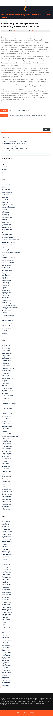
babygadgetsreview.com (8, 240)
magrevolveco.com (6, 496)
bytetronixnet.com (6, 504)
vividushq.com (5, 660)
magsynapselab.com (7, 450)
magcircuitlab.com (6, 572)
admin (17, 31)
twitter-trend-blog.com (7, 237)
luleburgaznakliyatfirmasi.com (9, 403)
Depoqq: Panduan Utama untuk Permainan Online (16, 141)
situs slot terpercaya (12, 701)
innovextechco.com (6, 569)
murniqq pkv (32, 700)
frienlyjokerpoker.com (7, 229)
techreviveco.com (6, 597)
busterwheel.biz (5, 285)
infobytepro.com (6, 544)
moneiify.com (5, 380)
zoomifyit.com (5, 685)
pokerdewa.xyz (5, 297)
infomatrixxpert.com (7, 559)
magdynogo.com (6, 509)
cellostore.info (5, 375)
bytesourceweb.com (7, 491)
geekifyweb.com (6, 538)
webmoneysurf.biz (6, 280)
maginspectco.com (6, 508)
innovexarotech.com (7, 498)
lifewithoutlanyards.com (8, 262)
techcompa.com (6, 221)
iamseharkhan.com (6, 365)
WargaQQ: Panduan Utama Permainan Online (15, 143)
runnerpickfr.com (6, 189)
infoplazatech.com (6, 539)
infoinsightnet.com (6, 549)
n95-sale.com (5, 209)
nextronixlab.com (6, 635)
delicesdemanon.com (7, 270)
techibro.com (5, 232)
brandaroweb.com (6, 683)
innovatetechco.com (7, 461)
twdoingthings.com (6, 421)
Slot (30, 31)
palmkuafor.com (6, 350)
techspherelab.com (6, 604)
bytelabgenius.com (6, 459)
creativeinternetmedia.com (8, 207)
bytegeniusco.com (6, 469)
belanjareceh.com (6, 357)
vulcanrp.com (5, 235)
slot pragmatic (5, 169)
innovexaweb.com (6, 652)
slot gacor (9, 700)
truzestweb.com (6, 674)
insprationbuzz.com (6, 360)
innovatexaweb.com (7, 531)
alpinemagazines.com (7, 234)
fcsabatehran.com (6, 415)
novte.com (4, 255)
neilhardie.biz (5, 279)
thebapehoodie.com (7, 405)
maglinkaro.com (6, 599)
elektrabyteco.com (6, 577)
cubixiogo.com (5, 664)
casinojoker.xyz (5, 295)
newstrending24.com (7, 325)
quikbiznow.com (6, 679)
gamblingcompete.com (7, 204)
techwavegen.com (6, 476)
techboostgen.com (6, 526)
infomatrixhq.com (6, 564)
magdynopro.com (6, 463)
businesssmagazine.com (8, 206)
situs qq (27, 698)
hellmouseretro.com (7, 413)
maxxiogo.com (5, 644)
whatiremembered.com (7, 244)
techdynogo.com (6, 440)
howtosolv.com (5, 269)
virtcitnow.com (5, 212)
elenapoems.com (6, 411)
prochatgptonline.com (7, 216)
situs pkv (27, 703)
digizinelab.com (5, 587)
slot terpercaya (44, 698)
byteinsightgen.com (6, 479)
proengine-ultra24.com (7, 260)
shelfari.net (4, 287)
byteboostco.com (6, 576)
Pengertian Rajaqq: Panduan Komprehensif (14, 150)
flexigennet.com (6, 428)
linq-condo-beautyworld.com (9, 245)
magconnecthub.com (7, 610)
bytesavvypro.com (6, 478)
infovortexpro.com (6, 499)
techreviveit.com (6, 466)
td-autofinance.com (6, 227)
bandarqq (25, 700)
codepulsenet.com (6, 617)
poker (3, 164)
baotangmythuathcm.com (8, 396)
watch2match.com (6, 300)
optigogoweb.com (6, 682)
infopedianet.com (6, 615)
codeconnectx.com (6, 557)
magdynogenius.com (7, 448)
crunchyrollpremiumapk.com (9, 388)
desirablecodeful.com (7, 426)
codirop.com (5, 197)
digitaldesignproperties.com (8, 368)
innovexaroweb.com (7, 596)
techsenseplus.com (6, 473)
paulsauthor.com (6, 425)
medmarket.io (5, 431)
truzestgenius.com (6, 581)
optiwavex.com (5, 669)
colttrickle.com (5, 187)
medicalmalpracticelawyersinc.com (10, 307)
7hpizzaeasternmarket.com (8, 257)
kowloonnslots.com (6, 230)
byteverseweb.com (6, 609)
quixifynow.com (5, 630)
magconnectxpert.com (7, 579)
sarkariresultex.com (7, 370)
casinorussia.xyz (6, 289)
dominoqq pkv (16, 700)
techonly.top (5, 202)
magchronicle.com (6, 441)
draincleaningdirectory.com (8, 395)
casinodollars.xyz (6, 294)
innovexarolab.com (6, 484)
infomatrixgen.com (6, 483)
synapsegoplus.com (6, 614)
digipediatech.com (6, 443)
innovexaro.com (6, 624)
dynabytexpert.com (6, 640)
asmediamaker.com (6, 377)
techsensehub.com (6, 528)
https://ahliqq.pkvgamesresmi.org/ (8, 704)
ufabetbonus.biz (6, 327)
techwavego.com (6, 589)
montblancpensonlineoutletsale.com (11, 239)
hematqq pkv (39, 700)
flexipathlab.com (6, 659)
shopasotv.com (5, 312)
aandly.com (4, 332)
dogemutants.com (6, 416)
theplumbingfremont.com (8, 323)
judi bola (4, 700)
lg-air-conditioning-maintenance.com (11, 252)
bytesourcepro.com (6, 602)
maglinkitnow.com (6, 445)
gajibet (42, 703)
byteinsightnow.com (7, 493)
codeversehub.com (6, 607)
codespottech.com (6, 438)
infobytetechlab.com (7, 486)
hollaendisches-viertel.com (8, 259)
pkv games (40, 31)
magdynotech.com (6, 619)
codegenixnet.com (6, 489)
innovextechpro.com (7, 453)
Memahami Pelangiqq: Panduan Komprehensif (15, 148)
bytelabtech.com (6, 529)
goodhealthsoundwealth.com (9, 410)
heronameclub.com (6, 430)
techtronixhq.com (6, 521)
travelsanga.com (6, 313)
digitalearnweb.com (6, 347)
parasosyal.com (5, 406)
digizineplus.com (6, 622)
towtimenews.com (6, 393)
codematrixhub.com (7, 471)
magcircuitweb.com (6, 454)
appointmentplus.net (7, 318)
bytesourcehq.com (6, 551)
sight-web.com (5, 222)
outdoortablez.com (6, 433)
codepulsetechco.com (7, 554)
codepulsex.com (6, 591)
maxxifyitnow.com (6, 629)
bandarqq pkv (36, 698)
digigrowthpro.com (6, 186)
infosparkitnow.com (6, 534)
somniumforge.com (6, 400)
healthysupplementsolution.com (10, 436)
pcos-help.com (5, 194)
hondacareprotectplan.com (8, 390)
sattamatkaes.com (6, 386)
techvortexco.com (6, 536)
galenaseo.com (5, 302)
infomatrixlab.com (6, 606)
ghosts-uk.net (5, 199)
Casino (23, 31)
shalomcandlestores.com (8, 383)
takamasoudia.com (6, 420)
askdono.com (5, 201)
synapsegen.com (6, 657)
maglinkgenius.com (6, 571)
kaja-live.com (5, 219)
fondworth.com (5, 363)
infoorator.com (5, 254)
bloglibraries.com (6, 401)
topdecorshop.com (6, 310)
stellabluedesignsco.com (8, 423)
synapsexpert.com (6, 675)
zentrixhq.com (5, 637)
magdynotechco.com (7, 533)
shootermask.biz (6, 284)
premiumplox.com (6, 275)
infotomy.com (5, 435)
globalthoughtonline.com (8, 378)
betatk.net (4, 330)
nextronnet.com (6, 647)
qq (2, 172)
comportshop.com (6, 308)
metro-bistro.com (6, 267)
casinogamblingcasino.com (8, 391)
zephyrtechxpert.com (7, 584)
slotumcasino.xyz (6, 290)
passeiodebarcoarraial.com (8, 362)
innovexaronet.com (6, 561)
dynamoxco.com (6, 649)
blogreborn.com (5, 211)
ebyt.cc (3, 247)
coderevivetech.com (7, 494)
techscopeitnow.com (7, 503)
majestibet (32, 703)
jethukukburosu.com (7, 398)
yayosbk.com (5, 277)
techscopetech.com (6, 592)
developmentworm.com (7, 320)
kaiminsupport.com (6, 355)
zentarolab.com (5, 677)
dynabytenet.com (6, 601)
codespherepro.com (7, 488)
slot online (4, 162)
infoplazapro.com (6, 464)
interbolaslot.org (6, 348)
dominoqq (4, 166)
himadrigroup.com (6, 224)
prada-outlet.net (6, 184)
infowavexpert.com (6, 468)
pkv (2, 171)
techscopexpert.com (7, 456)
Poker (27, 31)
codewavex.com (6, 574)
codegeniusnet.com (6, 547)
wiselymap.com (5, 214)
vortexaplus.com (6, 662)
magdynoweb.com (6, 594)
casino (35, 31)
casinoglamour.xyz (6, 292)
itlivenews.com (5, 322)
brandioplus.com (6, 654)
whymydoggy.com (6, 345)
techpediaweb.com (6, 458)
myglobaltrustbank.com (7, 303)
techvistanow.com (6, 562)
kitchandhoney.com (6, 265)
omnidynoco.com (6, 670)
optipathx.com (5, 634)
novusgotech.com (6, 645)
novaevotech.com (6, 567)
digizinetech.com (6, 481)
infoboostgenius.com (7, 474)
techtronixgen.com (6, 451)
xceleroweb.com (6, 680)
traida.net (4, 264)
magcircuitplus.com (6, 501)
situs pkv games (11, 698)
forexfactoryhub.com (7, 217)
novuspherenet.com (7, 665)
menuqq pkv (3, 698)
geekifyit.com (5, 385)
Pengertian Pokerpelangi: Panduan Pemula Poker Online (18, 146)
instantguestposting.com (8, 315)
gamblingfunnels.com (7, 192)
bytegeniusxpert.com (7, 541)
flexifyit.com (5, 642)
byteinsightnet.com (6, 552)
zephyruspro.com (6, 632)
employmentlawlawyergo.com (9, 305)
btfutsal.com (5, 196)
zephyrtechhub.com (6, 672)
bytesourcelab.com (6, 625)
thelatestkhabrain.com (7, 367)
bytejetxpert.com (6, 506)
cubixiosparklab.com (7, 566)
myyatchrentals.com (7, 382)
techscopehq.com (6, 620)
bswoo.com (4, 333)
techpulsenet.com (6, 582)
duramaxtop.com (6, 418)
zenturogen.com (6, 650)
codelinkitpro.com (6, 524)
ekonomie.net (5, 317)
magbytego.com (6, 546)
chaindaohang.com (6, 249)
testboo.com (5, 272)
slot (44, 31)
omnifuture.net (5, 191)
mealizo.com (5, 372)
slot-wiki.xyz (5, 298)
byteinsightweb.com (7, 446)
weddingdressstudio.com (8, 274)
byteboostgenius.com (7, 612)
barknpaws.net (5, 373)
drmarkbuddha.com (6, 250)
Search (3, 127)
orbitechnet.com (6, 667)
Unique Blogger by (25, 714)
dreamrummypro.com (7, 353)
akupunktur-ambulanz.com (8, 242)
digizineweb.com (6, 556)
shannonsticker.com (7, 358)
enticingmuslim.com (7, 408)
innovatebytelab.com (7, 542)
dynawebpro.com (6, 655)
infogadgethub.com (6, 523)
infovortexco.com (6, 586)
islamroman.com (6, 226)
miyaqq (38, 703)
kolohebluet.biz (5, 282)
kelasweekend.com (6, 328)
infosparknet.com (6, 627)
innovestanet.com (6, 639)
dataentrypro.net (6, 352)
